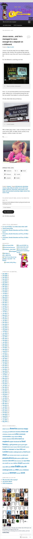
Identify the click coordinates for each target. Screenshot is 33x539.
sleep (28, 461)
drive (16, 439)
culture (16, 436)
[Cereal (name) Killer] (8, 245)
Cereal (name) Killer (8, 228)
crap (12, 436)
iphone (27, 447)
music (18, 455)
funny (26, 188)
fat (20, 441)
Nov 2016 (5, 324)
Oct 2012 (5, 412)
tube (22, 466)
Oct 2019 (5, 281)
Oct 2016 (5, 326)
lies (7, 191)
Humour (9, 186)
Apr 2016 (5, 337)
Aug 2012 (5, 416)
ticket (9, 467)
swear (4, 467)
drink (12, 439)
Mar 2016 (5, 338)
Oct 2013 (5, 391)
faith (24, 188)
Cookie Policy (5, 532)
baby (8, 188)
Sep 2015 (5, 349)
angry (26, 428)
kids (7, 449)
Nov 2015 (5, 346)
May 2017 (5, 315)
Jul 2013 (5, 396)
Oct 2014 (5, 369)
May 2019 (5, 284)
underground (7, 470)
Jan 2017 (5, 320)
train (17, 466)
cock (13, 434)
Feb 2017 (5, 319)
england (6, 441)
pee (24, 455)
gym (26, 444)
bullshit (16, 188)
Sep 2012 (5, 414)
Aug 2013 (5, 394)
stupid (20, 463)
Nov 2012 (5, 411)
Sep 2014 (5, 371)
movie (15, 455)
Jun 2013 (5, 398)
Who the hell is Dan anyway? (9, 22)
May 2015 (5, 356)
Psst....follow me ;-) (8, 212)
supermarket (26, 463)
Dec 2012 (5, 409)
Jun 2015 (5, 355)
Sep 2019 (5, 283)
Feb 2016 (5, 340)
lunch (28, 452)
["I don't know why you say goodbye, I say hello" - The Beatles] (9, 258)
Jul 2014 (5, 374)
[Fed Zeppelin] (12, 251)
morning (11, 455)
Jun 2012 (5, 420)
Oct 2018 (5, 292)
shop (15, 461)
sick (22, 460)
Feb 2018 (5, 299)
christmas (5, 434)
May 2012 (5, 421)
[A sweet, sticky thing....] (10, 262)
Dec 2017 (5, 302)
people (5, 458)
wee (6, 473)
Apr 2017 (5, 317)
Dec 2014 (5, 365)
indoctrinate (15, 189)
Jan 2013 (5, 407)
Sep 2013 (5, 392)
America (5, 188)
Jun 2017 (5, 313)
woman (13, 472)
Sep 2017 (5, 308)
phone (11, 458)
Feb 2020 (5, 275)
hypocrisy (8, 189)
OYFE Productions (18, 25)
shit (12, 460)
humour (15, 447)
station (15, 463)
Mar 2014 (5, 382)
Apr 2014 (5, 380)
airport (4, 429)
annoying (5, 431)
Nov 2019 (5, 279)
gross (19, 444)
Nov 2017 (5, 304)
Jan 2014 (5, 385)
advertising (25, 186)
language (11, 449)
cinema (10, 434)
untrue (25, 191)
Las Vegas (17, 449)
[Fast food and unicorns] (9, 247)
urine (13, 470)
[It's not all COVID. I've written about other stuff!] (23, 246)
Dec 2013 (5, 387)
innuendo (23, 447)
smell (6, 463)
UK (25, 466)
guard (22, 444)
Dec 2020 (5, 273)
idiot (18, 447)
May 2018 (5, 297)
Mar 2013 (5, 403)
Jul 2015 (5, 353)
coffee (16, 434)
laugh (24, 449)
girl (11, 444)
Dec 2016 (5, 322)
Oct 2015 (5, 347)
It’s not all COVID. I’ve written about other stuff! (15, 226)
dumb (20, 439)
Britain (23, 432)
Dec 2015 (5, 344)
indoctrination (21, 189)
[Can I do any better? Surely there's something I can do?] (23, 250)
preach (12, 191)
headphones (6, 447)
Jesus (4, 191)
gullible (4, 189)
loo (22, 452)
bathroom (12, 431)
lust (9, 191)
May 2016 (5, 335)
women (18, 473)
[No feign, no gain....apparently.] (9, 254)
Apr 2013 (5, 402)
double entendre (7, 439)
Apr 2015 (5, 358)
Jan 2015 (5, 364)
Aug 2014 (5, 373)
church (20, 188)
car (27, 431)
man (5, 454)
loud (25, 452)
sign (25, 461)
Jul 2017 (5, 311)
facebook (16, 441)
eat (23, 439)
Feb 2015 (5, 362)
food (23, 441)
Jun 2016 (5, 333)
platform (19, 458)
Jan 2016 (5, 342)
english (11, 441)
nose (21, 455)
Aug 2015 (5, 351)
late (21, 449)
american (21, 429)
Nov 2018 (5, 290)
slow (4, 463)
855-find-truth (18, 186)
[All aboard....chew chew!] (9, 249)
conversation (7, 436)
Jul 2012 (5, 418)
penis (26, 455)
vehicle (21, 470)
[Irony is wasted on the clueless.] (23, 261)
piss (15, 458)
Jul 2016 (5, 331)
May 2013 (5, 400)
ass (8, 431)
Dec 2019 (5, 277)
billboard (12, 188)
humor (11, 447)
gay (9, 444)
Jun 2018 (5, 295)
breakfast (18, 431)
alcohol (7, 428)
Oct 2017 (5, 306)
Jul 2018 (5, 293)
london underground (15, 452)
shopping (19, 460)
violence (26, 470)
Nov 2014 (5, 367)
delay (20, 436)
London (6, 451)
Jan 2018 (5, 301)
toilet (13, 466)
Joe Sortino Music (7, 25)
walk (4, 473)
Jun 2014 (5, 376)
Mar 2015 (5, 360)
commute (22, 434)
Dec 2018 (5, 288)
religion (21, 191)
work (23, 472)
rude (9, 461)
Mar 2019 (5, 286)
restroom (5, 461)
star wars (10, 463)
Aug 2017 (5, 310)
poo (23, 458)
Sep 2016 (5, 328)
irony (26, 189)
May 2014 (5, 378)
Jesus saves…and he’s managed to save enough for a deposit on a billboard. (13, 40)
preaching (16, 191)
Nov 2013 (5, 389)
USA (28, 191)
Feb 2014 (5, 384)
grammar (15, 444)
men (8, 455)
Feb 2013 (5, 405)
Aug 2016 (5, 329)
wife (8, 473)
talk (7, 467)
